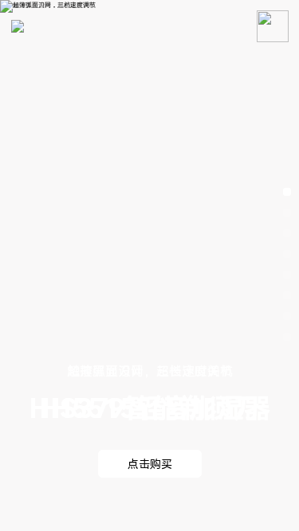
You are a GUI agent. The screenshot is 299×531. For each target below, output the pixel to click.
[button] (287, 192)
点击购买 (150, 464)
